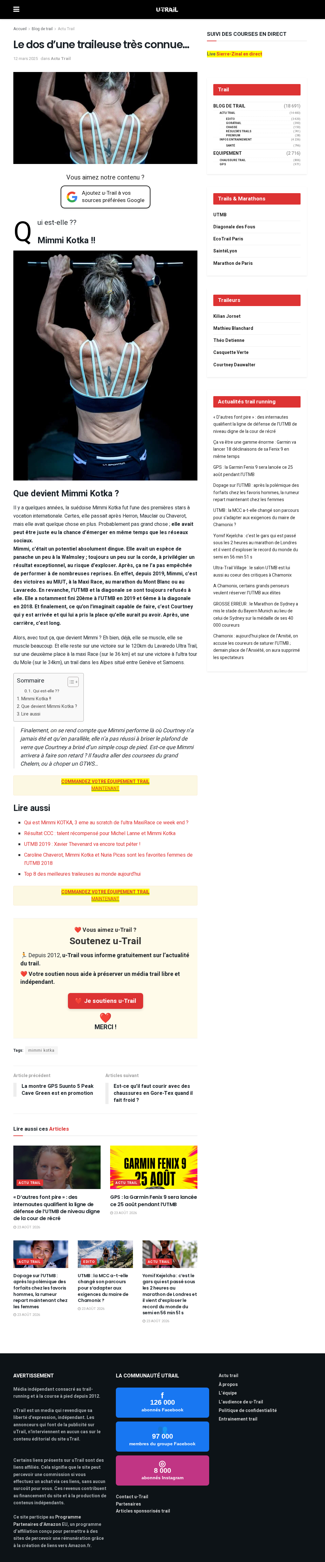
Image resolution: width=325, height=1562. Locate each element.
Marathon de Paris (233, 263)
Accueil (20, 29)
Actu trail (228, 1375)
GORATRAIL (233, 123)
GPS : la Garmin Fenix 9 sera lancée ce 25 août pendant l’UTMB (153, 1200)
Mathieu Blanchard (233, 328)
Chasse (231, 127)
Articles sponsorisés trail (143, 1511)
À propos (228, 1384)
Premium (233, 135)
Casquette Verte (231, 352)
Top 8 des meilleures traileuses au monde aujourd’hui (82, 874)
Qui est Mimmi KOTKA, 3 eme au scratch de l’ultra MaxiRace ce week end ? (106, 823)
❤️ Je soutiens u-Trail (105, 1001)
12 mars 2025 (25, 59)
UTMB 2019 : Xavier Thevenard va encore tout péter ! (82, 844)
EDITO (89, 1262)
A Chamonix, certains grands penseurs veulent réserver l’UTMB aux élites (251, 589)
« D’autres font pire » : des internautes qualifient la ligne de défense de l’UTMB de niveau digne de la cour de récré (56, 1207)
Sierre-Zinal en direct (239, 54)
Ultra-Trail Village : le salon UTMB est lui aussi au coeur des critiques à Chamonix (252, 571)
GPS (223, 164)
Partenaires (128, 1504)
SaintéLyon (225, 251)
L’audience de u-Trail (241, 1402)
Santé (230, 145)
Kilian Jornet (227, 316)
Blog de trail (42, 29)
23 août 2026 (28, 1227)
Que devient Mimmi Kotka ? (49, 706)
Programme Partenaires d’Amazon (47, 1520)
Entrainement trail (238, 1419)
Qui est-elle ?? (46, 691)
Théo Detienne (228, 340)
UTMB (220, 215)
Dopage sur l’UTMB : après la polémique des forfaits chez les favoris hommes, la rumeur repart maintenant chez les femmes (40, 1291)
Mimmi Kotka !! (36, 699)
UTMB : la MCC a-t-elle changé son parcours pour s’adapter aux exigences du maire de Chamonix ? (103, 1288)
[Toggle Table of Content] (70, 681)
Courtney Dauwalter (234, 365)
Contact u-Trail (132, 1496)
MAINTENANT (105, 785)
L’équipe (228, 1393)
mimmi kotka (41, 1050)
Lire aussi (30, 714)
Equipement (227, 153)
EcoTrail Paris (228, 239)
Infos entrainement (236, 139)
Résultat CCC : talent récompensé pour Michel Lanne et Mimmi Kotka (100, 833)
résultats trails (238, 131)
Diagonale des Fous (234, 227)
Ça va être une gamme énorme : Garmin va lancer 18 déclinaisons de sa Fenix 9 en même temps (254, 449)
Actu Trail (66, 29)
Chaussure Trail (233, 160)
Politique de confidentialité (248, 1410)
